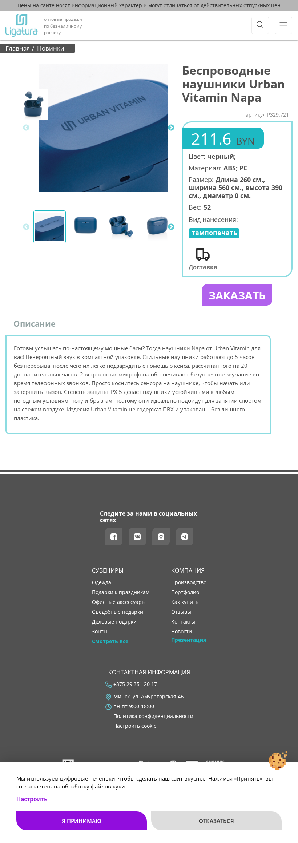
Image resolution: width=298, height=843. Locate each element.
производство (188, 582)
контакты (183, 622)
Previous (26, 128)
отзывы (181, 612)
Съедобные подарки (117, 612)
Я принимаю (81, 820)
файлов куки (108, 786)
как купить (184, 602)
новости (181, 631)
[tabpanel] (103, 127)
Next (171, 128)
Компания (188, 570)
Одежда (101, 582)
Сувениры (108, 570)
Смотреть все (110, 641)
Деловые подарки (114, 622)
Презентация (188, 640)
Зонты (100, 631)
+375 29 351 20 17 (135, 684)
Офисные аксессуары (119, 602)
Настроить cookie (135, 726)
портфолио (185, 592)
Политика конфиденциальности (153, 716)
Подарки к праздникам (120, 592)
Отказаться (216, 820)
